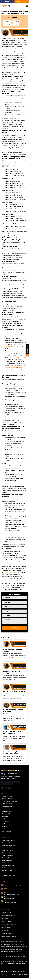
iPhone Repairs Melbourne (8, 840)
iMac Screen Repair (7, 831)
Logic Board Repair (6, 808)
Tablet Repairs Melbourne (8, 873)
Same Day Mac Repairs (10, 572)
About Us (21, 974)
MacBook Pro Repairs (7, 796)
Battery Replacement (7, 803)
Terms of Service (13, 974)
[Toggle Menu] (26, 5)
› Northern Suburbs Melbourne (8, 924)
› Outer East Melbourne (6, 927)
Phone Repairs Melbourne (8, 875)
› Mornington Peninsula (6, 921)
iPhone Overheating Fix (7, 860)
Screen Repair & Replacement (9, 801)
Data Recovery (5, 826)
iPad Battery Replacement (8, 865)
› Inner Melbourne (5, 918)
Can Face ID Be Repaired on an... (14, 691)
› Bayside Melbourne (6, 912)
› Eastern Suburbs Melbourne (8, 915)
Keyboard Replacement (7, 806)
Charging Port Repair (7, 813)
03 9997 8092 (22, 1)
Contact (26, 974)
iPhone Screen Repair (7, 842)
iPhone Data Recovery (7, 857)
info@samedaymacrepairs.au (11, 894)
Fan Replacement (6, 818)
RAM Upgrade (5, 823)
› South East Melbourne (7, 933)
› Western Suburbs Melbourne (8, 936)
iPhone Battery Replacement (9, 845)
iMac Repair (5, 828)
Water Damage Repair (7, 811)
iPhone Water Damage (7, 850)
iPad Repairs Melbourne (8, 863)
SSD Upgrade (5, 821)
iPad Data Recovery (7, 870)
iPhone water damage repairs (18, 336)
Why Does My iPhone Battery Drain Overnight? (13, 732)
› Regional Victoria (5, 930)
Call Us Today (7, 890)
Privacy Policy (4, 974)
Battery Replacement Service (9, 847)
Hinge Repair (5, 816)
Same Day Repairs (10, 770)
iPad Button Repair (6, 868)
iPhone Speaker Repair (7, 855)
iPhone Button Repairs (7, 852)
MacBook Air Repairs (7, 798)
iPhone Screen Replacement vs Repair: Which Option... (14, 753)
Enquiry (7, 1)
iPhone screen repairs (11, 367)
